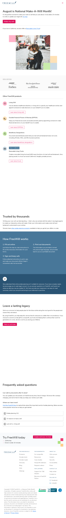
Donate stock (23, 457)
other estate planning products (20, 228)
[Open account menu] (62, 3)
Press (51, 465)
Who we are (53, 454)
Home (10, 452)
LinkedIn (54, 483)
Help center (53, 471)
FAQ (20, 468)
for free (25, 16)
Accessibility (53, 463)
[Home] (9, 2)
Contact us (53, 474)
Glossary (22, 463)
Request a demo (39, 465)
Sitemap (21, 471)
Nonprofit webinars (40, 463)
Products (22, 454)
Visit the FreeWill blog (9, 405)
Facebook (54, 480)
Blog (20, 465)
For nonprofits (38, 454)
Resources (37, 457)
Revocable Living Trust (33, 29)
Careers (52, 457)
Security (52, 460)
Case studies (38, 460)
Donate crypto (23, 460)
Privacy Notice (15, 513)
